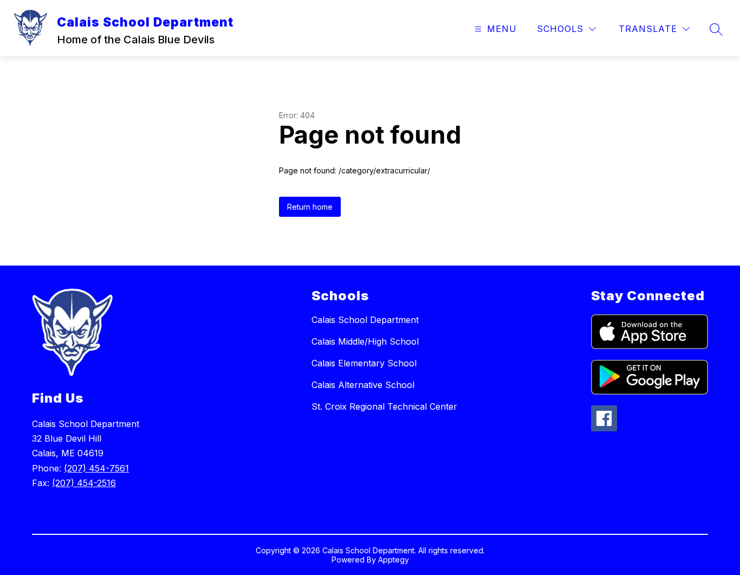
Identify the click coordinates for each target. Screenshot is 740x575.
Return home (310, 206)
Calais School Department (365, 319)
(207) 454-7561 (96, 468)
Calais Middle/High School (365, 341)
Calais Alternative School (362, 384)
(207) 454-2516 (84, 482)
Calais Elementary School (364, 363)
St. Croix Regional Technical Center (384, 406)
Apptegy (393, 559)
